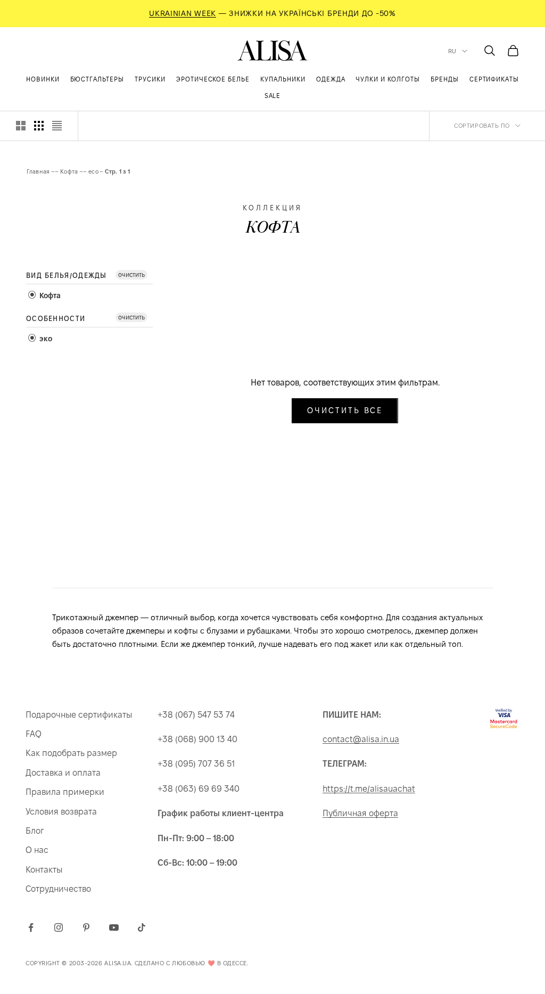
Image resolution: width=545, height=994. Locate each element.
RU (452, 51)
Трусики (150, 79)
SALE (273, 95)
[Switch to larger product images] (21, 125)
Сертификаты (494, 79)
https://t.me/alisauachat (369, 788)
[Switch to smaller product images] (39, 125)
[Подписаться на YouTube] (114, 927)
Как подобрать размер (71, 753)
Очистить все (344, 410)
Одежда (330, 79)
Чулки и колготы (387, 79)
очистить (131, 274)
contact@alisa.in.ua (361, 739)
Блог (35, 830)
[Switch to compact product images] (57, 125)
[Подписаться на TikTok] (141, 927)
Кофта (69, 171)
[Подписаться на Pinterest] (86, 927)
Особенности (55, 318)
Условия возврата (61, 811)
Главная (38, 171)
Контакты (44, 869)
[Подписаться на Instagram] (58, 927)
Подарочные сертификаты (79, 714)
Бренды (445, 79)
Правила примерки (65, 791)
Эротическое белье (213, 79)
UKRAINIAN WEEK (182, 13)
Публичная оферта (360, 813)
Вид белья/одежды (66, 275)
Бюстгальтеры (97, 79)
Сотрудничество (58, 888)
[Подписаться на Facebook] (31, 927)
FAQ (34, 733)
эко (44, 338)
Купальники (282, 79)
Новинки (43, 79)
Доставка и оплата (63, 772)
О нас (37, 850)
